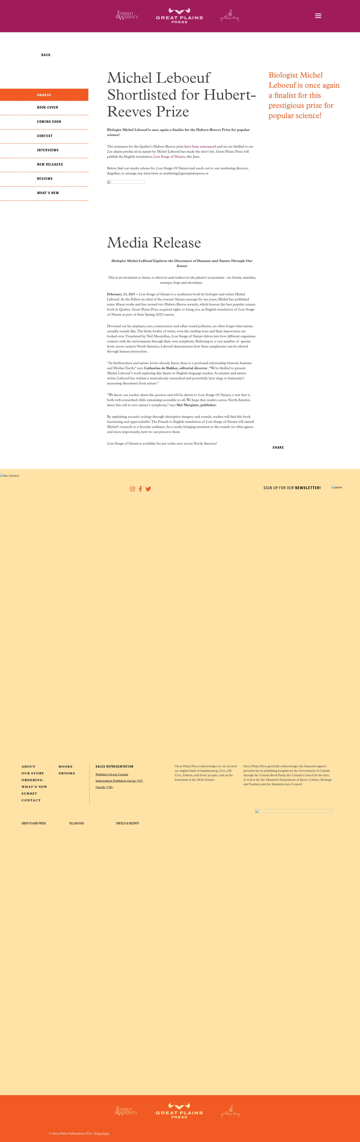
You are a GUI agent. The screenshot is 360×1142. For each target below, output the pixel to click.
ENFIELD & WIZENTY (127, 823)
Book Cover (47, 107)
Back (46, 54)
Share (278, 447)
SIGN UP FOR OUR (292, 487)
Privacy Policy (101, 1133)
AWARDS (44, 94)
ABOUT (29, 766)
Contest (45, 135)
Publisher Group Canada (112, 774)
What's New (48, 192)
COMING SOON (49, 121)
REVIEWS (45, 178)
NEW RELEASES (50, 164)
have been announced (200, 146)
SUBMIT (29, 793)
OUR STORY (33, 773)
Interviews (48, 150)
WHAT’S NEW (34, 787)
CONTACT (31, 800)
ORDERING (32, 780)
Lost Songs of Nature (169, 157)
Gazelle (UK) (104, 787)
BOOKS (66, 766)
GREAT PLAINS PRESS (34, 823)
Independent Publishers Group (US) (119, 781)
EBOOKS (67, 773)
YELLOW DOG (76, 823)
